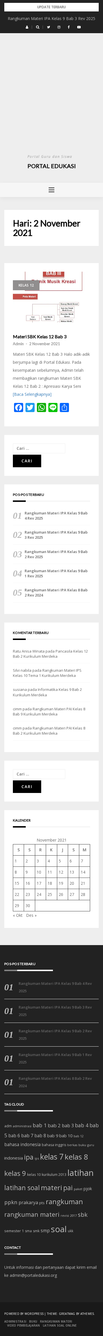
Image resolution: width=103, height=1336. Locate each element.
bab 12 (79, 1136)
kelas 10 (34, 1174)
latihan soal (22, 1187)
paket (78, 1189)
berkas (72, 1145)
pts (42, 1202)
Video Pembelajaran (23, 1325)
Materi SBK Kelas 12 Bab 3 (39, 336)
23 (27, 894)
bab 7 (27, 1135)
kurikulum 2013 (54, 1174)
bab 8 (40, 1136)
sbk (83, 1214)
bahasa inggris (54, 1144)
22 (17, 894)
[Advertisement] (51, 98)
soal (59, 1229)
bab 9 (52, 1135)
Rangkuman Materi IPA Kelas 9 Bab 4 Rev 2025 (56, 515)
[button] (27, 27)
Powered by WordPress (23, 1314)
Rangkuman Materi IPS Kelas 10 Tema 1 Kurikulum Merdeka (47, 673)
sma (28, 1230)
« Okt (18, 915)
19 (61, 883)
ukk (70, 1230)
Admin (18, 343)
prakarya (28, 1202)
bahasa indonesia (22, 1145)
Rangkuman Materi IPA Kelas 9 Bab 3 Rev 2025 (51, 18)
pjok (88, 1188)
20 (72, 883)
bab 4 (81, 1125)
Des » (31, 915)
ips (37, 1158)
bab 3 (68, 1125)
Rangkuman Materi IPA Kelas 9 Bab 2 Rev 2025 (56, 554)
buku (82, 1145)
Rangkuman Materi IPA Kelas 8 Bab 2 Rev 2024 (56, 592)
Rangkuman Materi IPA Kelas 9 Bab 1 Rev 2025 (56, 573)
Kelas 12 (26, 285)
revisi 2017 (69, 1215)
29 (17, 905)
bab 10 (65, 1135)
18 (49, 883)
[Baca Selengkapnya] (32, 394)
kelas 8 (76, 1157)
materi (51, 1187)
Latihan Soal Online (60, 1325)
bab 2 (54, 1125)
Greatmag (67, 1314)
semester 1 (14, 1230)
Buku (33, 1321)
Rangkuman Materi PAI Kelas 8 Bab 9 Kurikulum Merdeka (49, 711)
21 (83, 883)
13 (72, 872)
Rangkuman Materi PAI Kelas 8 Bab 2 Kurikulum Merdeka (49, 730)
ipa (28, 1157)
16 (27, 883)
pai (68, 1187)
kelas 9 (15, 1173)
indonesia (13, 1158)
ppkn (10, 1202)
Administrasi (15, 1321)
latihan (81, 1172)
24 (39, 894)
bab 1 (40, 1125)
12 (61, 872)
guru (90, 1145)
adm (8, 1126)
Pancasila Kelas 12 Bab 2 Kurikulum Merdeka (50, 654)
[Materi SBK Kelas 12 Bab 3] (51, 297)
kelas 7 (52, 1157)
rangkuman (64, 1201)
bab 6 (14, 1135)
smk (36, 1230)
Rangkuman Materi (56, 1321)
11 (49, 872)
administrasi (22, 1126)
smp (45, 1230)
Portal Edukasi (51, 165)
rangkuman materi (32, 1214)
